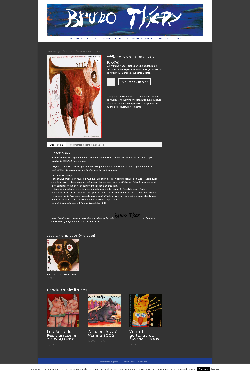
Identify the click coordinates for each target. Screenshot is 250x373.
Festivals (74, 39)
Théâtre (89, 39)
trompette (135, 107)
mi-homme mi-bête (130, 100)
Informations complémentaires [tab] (86, 145)
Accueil (50, 51)
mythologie (112, 107)
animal (143, 96)
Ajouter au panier (135, 82)
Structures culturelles (113, 39)
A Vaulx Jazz (69, 51)
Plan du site (172, 2)
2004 (122, 96)
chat (138, 103)
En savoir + (217, 369)
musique (145, 100)
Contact (184, 2)
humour (154, 103)
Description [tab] (56, 145)
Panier (177, 39)
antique (131, 103)
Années (135, 39)
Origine (58, 51)
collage (145, 103)
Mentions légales (156, 2)
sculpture (156, 100)
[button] (97, 59)
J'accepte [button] (204, 369)
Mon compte (164, 39)
